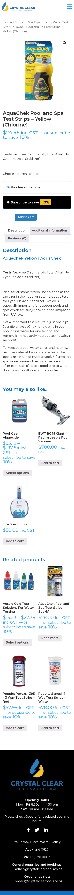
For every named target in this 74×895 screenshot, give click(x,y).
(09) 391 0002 (39, 857)
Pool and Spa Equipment (32, 22)
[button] (64, 43)
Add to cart (26, 217)
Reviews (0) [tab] (17, 238)
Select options (17, 473)
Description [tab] (17, 230)
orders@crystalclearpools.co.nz (38, 881)
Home (7, 22)
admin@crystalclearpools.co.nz (38, 869)
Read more (50, 638)
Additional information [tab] (49, 230)
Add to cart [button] (50, 463)
